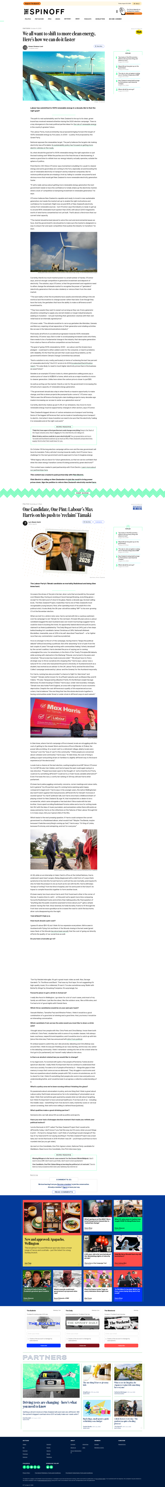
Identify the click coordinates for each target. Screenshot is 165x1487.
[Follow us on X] (28, 1468)
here (94, 482)
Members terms (99, 1447)
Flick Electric (78, 474)
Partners (26, 28)
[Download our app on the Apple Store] (48, 1468)
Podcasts (87, 19)
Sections (67, 19)
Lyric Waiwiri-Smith (34, 522)
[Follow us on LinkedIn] (38, 1468)
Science (25, 1457)
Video (24, 1444)
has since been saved (59, 931)
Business (49, 1457)
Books (58, 19)
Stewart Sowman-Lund (35, 46)
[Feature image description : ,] (51, 1381)
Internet (25, 1451)
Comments (98, 522)
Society (49, 1444)
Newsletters (100, 19)
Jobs (83, 1447)
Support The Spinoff (32, 3)
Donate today (130, 13)
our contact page (100, 1478)
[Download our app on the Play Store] (51, 1468)
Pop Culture (39, 19)
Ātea (49, 19)
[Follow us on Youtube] (31, 1468)
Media (48, 1454)
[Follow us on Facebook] (24, 1468)
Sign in (137, 3)
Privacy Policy (26, 1473)
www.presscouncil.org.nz (44, 1480)
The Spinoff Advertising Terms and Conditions (79, 1473)
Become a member (115, 19)
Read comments (64, 1192)
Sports (49, 1451)
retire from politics (74, 1039)
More (77, 19)
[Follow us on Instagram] (35, 1468)
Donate (96, 1444)
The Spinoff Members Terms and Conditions (48, 1473)
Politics (28, 19)
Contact (73, 1444)
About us (73, 1447)
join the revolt (74, 479)
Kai (23, 1447)
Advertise (85, 1444)
